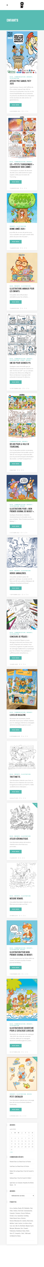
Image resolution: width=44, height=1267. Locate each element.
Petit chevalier (16, 1096)
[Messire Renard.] (22, 878)
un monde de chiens (15, 1236)
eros (16, 1216)
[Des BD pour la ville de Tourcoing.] (22, 416)
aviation (15, 1208)
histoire (23, 1218)
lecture (20, 1223)
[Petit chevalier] (22, 1074)
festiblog (26, 1216)
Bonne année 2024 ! (17, 228)
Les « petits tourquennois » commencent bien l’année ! (22, 165)
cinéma (15, 1211)
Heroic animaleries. (18, 573)
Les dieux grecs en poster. (24, 1161)
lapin (16, 1223)
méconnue (17, 1228)
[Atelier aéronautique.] (22, 818)
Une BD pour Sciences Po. (20, 362)
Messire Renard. (16, 898)
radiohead (19, 1231)
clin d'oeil (20, 1211)
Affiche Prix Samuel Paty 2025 (20, 82)
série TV (12, 1233)
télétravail (27, 1233)
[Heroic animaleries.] (22, 552)
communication (28, 1211)
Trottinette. (15, 776)
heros (19, 1218)
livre (13, 1226)
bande (19, 1208)
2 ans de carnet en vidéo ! (24, 1178)
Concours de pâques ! (19, 636)
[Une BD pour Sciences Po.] (22, 334)
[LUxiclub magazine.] (22, 689)
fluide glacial (13, 1218)
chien (11, 1211)
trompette (17, 1233)
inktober (12, 1223)
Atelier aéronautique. (19, 838)
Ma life (18, 1226)
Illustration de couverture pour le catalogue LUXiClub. (22, 1029)
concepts (12, 1213)
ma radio (22, 1226)
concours (17, 1213)
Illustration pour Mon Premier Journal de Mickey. (21, 953)
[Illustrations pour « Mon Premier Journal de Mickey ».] (22, 488)
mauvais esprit (29, 1226)
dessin (23, 1213)
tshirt (22, 1233)
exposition (20, 1216)
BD (23, 1208)
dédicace (27, 1213)
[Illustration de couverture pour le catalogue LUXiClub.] (22, 1000)
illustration (30, 1221)
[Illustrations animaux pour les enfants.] (22, 268)
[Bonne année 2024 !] (22, 208)
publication (13, 1231)
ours (22, 1228)
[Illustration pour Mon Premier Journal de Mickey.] (22, 932)
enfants (12, 1216)
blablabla (26, 1208)
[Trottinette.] (22, 756)
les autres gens (27, 1223)
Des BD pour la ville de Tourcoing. (19, 445)
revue (23, 1231)
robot (27, 1231)
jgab (11, 1183)
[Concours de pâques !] (22, 614)
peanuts (26, 1228)
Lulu (11, 1166)
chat (31, 1208)
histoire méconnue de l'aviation (18, 1221)
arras (11, 1208)
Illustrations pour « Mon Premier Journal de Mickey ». (22, 510)
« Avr (11, 1152)
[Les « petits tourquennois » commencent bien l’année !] (22, 137)
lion (11, 1226)
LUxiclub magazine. (18, 714)
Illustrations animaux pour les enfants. (22, 290)
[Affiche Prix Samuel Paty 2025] (22, 52)
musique (12, 1228)
